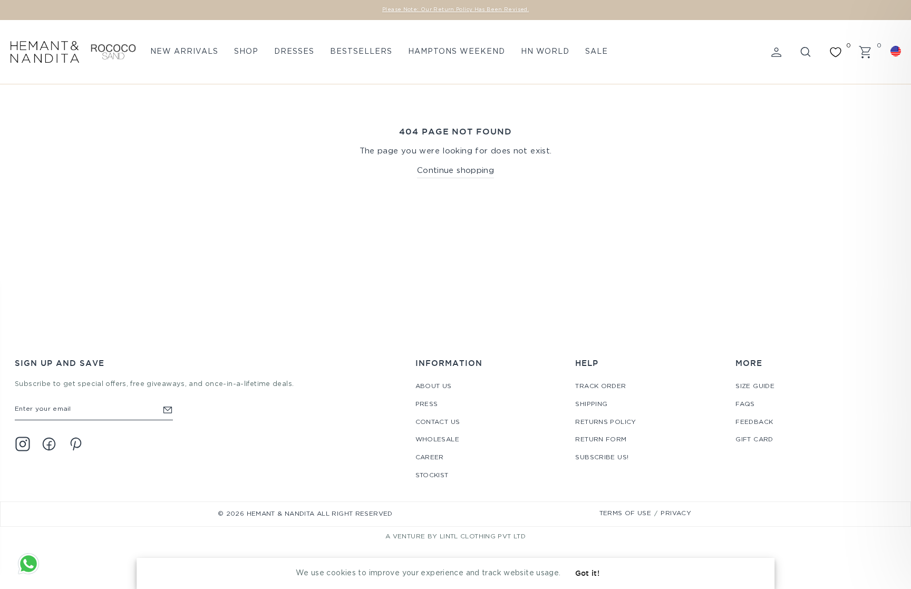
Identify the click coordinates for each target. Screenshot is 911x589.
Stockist (432, 475)
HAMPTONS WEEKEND (456, 52)
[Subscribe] (167, 409)
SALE (596, 52)
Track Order (600, 386)
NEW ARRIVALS (184, 52)
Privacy (676, 513)
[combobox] (897, 51)
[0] (835, 52)
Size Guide (754, 386)
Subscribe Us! (601, 457)
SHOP (246, 52)
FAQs (745, 404)
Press (426, 404)
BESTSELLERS (361, 52)
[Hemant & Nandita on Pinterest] (75, 444)
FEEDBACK (754, 422)
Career (429, 457)
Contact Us (437, 422)
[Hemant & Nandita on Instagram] (23, 444)
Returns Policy (605, 422)
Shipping (591, 404)
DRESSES (294, 52)
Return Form (600, 439)
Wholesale (437, 439)
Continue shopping (455, 170)
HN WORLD (545, 52)
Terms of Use (625, 513)
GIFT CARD (754, 439)
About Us (433, 386)
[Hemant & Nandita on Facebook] (49, 444)
